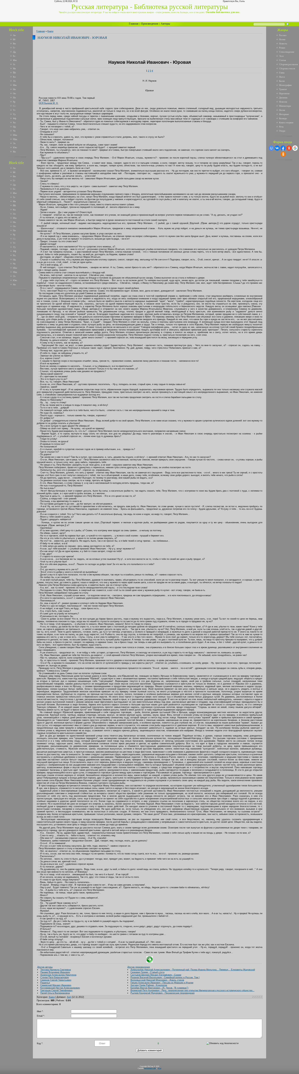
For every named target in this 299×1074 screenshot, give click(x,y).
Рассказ (282, 35)
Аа (14, 35)
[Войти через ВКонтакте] (277, 148)
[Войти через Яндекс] (289, 148)
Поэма (282, 39)
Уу (14, 114)
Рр (14, 101)
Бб (14, 39)
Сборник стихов (287, 68)
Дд (14, 52)
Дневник (283, 97)
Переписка (284, 93)
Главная (133, 23)
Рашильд (45, 982)
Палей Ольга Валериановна (55, 993)
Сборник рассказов (288, 64)
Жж (15, 60)
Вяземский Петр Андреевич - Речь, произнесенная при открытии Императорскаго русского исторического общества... (192, 990)
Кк (14, 77)
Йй (14, 72)
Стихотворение (286, 52)
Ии (14, 68)
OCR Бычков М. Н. (48, 103)
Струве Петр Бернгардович (54, 977)
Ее (14, 56)
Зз (14, 64)
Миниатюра (285, 106)
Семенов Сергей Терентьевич (55, 980)
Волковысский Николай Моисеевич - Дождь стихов (157, 980)
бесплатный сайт (150, 1068)
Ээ (14, 143)
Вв (14, 43)
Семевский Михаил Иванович (55, 985)
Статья (282, 60)
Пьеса (282, 77)
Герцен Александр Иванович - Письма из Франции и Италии (161, 982)
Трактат (283, 89)
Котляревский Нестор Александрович (60, 988)
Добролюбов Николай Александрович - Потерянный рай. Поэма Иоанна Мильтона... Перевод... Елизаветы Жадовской (192, 969)
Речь (281, 126)
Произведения (149, 23)
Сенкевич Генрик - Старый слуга (147, 972)
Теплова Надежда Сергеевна (55, 969)
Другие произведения (138, 967)
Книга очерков (286, 122)
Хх (14, 122)
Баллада (283, 118)
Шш (15, 135)
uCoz (159, 1068)
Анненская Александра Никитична (58, 975)
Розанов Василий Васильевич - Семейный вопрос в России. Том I (165, 977)
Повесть (283, 43)
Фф (14, 118)
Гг (14, 47)
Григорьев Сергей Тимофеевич (56, 990)
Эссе (281, 56)
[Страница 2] (149, 962)
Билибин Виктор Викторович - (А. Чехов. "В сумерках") (159, 988)
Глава (281, 72)
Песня (282, 110)
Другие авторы (45, 967)
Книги (50, 31)
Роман (282, 47)
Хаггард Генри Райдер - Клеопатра (148, 985)
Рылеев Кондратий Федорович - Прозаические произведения (162, 993)
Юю (15, 147)
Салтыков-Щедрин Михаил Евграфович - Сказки (155, 975)
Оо (14, 93)
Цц (14, 126)
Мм (14, 85)
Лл (14, 81)
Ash (69, 997)
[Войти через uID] (271, 148)
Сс (14, 106)
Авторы (165, 23)
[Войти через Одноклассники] (283, 154)
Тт (14, 110)
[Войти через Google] (295, 148)
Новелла (283, 101)
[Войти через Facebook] (283, 148)
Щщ (15, 139)
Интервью (284, 114)
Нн (14, 89)
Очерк (282, 131)
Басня (282, 81)
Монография (285, 85)
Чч (14, 131)
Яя (14, 151)
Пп (14, 97)
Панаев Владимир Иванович (55, 972)
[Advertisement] (19, 344)
